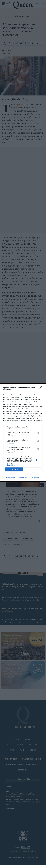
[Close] (42, 388)
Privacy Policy (36, 477)
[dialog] (23, 432)
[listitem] (23, 427)
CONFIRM (14, 469)
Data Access (23, 477)
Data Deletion (10, 477)
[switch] (37, 433)
